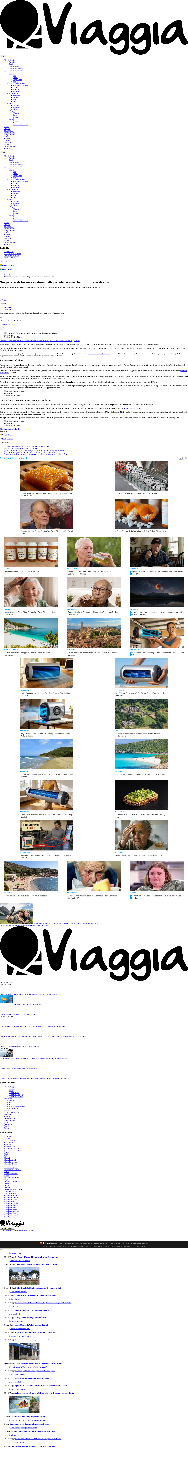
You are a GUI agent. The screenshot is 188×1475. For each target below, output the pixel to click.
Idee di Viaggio (9, 1087)
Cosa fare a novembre (11, 1215)
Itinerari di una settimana (12, 1170)
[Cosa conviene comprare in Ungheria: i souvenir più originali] (96, 1443)
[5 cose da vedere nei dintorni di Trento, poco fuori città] (96, 1292)
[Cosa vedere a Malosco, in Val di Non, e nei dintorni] (96, 1321)
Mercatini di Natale (11, 1174)
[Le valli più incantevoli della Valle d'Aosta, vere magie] (96, 1428)
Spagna (15, 82)
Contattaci (16, 1230)
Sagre (6, 1180)
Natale (6, 1176)
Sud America (13, 93)
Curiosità (7, 138)
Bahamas (16, 91)
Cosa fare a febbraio (11, 1197)
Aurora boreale (9, 1140)
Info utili (7, 129)
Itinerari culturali (13, 429)
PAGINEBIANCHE (99, 1243)
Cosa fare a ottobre (10, 1213)
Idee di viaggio (9, 60)
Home (6, 273)
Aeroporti (7, 1138)
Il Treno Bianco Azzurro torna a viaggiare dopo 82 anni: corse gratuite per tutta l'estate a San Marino (34, 1078)
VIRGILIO (61, 1243)
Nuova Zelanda (18, 123)
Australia (16, 121)
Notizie (6, 127)
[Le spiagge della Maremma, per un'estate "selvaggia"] (96, 1367)
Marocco (16, 113)
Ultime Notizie (14, 1112)
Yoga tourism (8, 252)
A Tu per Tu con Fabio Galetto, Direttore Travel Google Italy (21, 1004)
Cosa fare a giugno (10, 1205)
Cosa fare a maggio (11, 1203)
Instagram (7, 309)
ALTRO (3, 152)
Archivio (30, 1230)
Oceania (11, 119)
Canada (15, 87)
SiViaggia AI (8, 131)
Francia (15, 78)
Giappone (16, 105)
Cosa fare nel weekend (12, 1148)
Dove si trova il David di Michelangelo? (40, 341)
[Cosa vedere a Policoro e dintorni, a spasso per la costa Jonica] (96, 1435)
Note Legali (53, 1246)
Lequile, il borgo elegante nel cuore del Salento (20, 448)
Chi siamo (46, 1246)
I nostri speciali (9, 146)
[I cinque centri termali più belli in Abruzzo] (96, 1314)
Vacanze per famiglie (16, 68)
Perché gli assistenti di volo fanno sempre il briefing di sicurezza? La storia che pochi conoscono (33, 1026)
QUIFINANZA (128, 1243)
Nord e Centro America (17, 84)
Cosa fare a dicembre (11, 1217)
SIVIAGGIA (121, 1243)
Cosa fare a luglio (10, 1207)
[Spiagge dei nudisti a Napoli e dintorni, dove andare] (96, 1307)
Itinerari (7, 1158)
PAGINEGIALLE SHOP (81, 1243)
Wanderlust (8, 140)
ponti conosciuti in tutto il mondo (98, 354)
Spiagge (7, 1183)
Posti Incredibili (9, 1118)
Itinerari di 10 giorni (11, 1168)
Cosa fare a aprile (10, 1201)
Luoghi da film (9, 135)
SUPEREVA (145, 1243)
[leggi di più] (1, 317)
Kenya (15, 117)
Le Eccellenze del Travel (12, 254)
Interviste (7, 142)
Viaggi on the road (10, 1191)
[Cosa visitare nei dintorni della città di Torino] (96, 1375)
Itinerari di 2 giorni (10, 1164)
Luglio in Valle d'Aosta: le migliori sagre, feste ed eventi (19, 1068)
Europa (11, 74)
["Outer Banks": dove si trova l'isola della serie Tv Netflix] (96, 1261)
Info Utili (7, 1114)
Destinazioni (8, 72)
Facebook (7, 307)
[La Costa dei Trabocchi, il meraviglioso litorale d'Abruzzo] (96, 1253)
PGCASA (90, 1243)
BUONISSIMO (137, 1243)
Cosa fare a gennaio (11, 1195)
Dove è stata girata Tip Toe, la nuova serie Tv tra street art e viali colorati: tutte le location (34, 450)
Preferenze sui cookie (77, 1246)
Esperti (6, 144)
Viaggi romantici (10, 1193)
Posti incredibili (9, 133)
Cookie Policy (66, 1246)
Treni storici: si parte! (11, 256)
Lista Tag (7, 1136)
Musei (6, 1172)
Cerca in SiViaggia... (7, 1228)
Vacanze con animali (16, 70)
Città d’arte (8, 1144)
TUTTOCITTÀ (109, 1243)
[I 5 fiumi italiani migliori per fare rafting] (96, 1405)
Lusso (6, 136)
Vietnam (16, 109)
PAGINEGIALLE (69, 1243)
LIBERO (55, 1243)
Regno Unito (17, 80)
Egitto (15, 115)
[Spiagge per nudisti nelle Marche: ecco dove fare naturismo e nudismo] (96, 1382)
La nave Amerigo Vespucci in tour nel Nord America (18, 1014)
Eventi (6, 1152)
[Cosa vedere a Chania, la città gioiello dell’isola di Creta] (96, 1329)
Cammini (12, 62)
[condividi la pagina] (2, 328)
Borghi (11, 64)
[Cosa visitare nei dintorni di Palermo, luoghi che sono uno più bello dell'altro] (96, 1299)
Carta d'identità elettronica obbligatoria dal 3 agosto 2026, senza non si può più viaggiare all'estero (33, 1058)
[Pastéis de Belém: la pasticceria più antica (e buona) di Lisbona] (96, 1352)
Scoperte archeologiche (12, 1181)
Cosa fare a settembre (11, 1211)
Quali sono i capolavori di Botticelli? (13, 341)
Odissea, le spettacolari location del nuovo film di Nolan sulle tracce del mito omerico (29, 994)
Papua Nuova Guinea (20, 125)
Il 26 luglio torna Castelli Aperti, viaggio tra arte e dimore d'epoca (26, 446)
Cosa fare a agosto (10, 1209)
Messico (16, 89)
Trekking (7, 1187)
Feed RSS (23, 1230)
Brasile (15, 97)
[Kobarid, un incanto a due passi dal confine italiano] (96, 1336)
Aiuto (86, 1246)
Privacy (59, 1246)
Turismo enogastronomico (13, 1189)
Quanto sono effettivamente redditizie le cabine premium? (19, 1046)
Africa (11, 111)
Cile (14, 101)
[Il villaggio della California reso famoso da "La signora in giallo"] (96, 1276)
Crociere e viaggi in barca (13, 1150)
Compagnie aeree (10, 1146)
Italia (14, 76)
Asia (10, 103)
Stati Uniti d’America (20, 86)
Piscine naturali (9, 258)
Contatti (7, 148)
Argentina (16, 95)
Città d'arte (3, 429)
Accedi (3, 56)
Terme (6, 1185)
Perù (14, 99)
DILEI (115, 1243)
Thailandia (16, 107)
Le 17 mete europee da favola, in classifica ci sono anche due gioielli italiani (30, 452)
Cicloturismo (8, 1142)
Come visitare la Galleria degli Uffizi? (67, 341)
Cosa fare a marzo (10, 1199)
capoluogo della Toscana (132, 408)
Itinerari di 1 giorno (11, 1162)
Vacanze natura (14, 66)
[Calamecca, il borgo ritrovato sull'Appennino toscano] (96, 1420)
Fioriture (7, 1154)
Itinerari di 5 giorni (10, 1166)
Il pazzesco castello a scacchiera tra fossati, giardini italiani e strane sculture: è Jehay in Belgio (36, 454)
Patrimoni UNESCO (11, 1178)
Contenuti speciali (6, 1230)
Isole (6, 1156)
